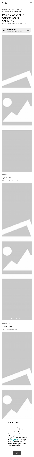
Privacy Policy (13, 440)
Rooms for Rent (14, 9)
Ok (17, 453)
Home (4, 9)
